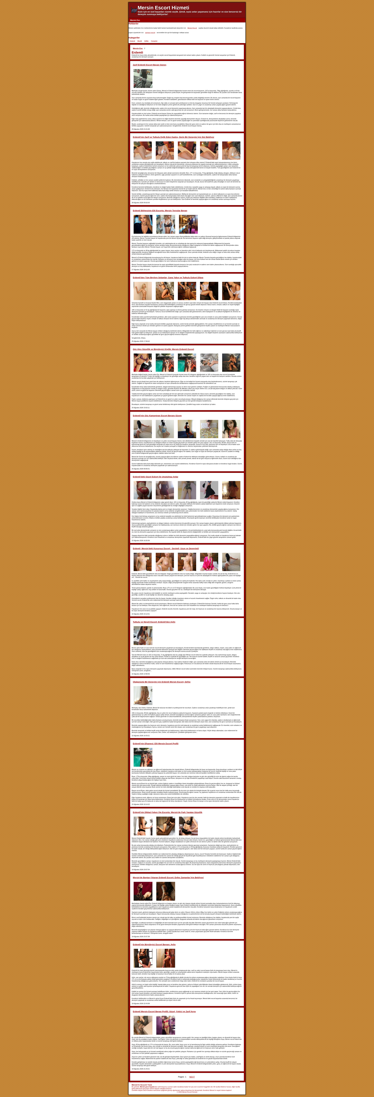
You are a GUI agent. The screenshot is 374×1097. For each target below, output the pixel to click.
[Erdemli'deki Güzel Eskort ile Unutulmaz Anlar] (142, 490)
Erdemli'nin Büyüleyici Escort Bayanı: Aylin (154, 944)
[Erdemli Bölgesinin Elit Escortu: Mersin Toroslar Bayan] (143, 224)
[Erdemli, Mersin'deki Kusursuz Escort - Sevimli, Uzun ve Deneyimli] (142, 562)
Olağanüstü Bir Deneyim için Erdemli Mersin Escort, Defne (162, 682)
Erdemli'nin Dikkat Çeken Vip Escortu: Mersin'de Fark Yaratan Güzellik (167, 812)
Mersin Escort (192, 28)
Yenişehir (154, 41)
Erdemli (132, 41)
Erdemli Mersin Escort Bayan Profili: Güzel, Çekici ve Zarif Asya (164, 1011)
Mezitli (139, 41)
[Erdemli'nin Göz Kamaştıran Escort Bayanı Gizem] (142, 429)
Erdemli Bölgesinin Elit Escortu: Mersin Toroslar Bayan (160, 210)
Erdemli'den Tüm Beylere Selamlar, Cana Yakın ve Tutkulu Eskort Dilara (168, 277)
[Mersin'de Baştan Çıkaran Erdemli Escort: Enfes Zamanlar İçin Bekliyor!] (143, 891)
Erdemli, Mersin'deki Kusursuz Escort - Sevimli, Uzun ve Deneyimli (166, 548)
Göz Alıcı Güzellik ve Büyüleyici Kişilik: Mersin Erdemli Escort (163, 349)
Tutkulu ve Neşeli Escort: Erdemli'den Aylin (154, 622)
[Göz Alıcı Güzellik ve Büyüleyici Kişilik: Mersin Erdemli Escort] (142, 362)
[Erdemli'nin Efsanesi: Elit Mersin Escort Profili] (143, 757)
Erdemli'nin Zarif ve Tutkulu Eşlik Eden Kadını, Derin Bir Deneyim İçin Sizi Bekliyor (173, 137)
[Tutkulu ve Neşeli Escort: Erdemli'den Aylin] (143, 635)
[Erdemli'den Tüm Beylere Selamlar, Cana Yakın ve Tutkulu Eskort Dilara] (142, 291)
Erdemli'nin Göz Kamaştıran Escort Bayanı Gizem (157, 415)
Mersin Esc (135, 20)
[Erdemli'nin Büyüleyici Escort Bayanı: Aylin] (143, 958)
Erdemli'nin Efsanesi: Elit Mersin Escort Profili (155, 743)
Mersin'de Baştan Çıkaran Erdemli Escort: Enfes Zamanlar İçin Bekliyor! (168, 877)
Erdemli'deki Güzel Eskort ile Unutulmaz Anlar (155, 477)
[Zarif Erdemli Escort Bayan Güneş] (143, 78)
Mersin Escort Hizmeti (163, 7)
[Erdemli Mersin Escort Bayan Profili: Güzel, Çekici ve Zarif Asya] (143, 1025)
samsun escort (150, 32)
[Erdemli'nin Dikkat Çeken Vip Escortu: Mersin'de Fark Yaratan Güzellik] (143, 826)
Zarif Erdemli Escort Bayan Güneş (149, 65)
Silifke (146, 41)
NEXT (192, 1077)
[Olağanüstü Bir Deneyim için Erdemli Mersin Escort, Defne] (143, 695)
